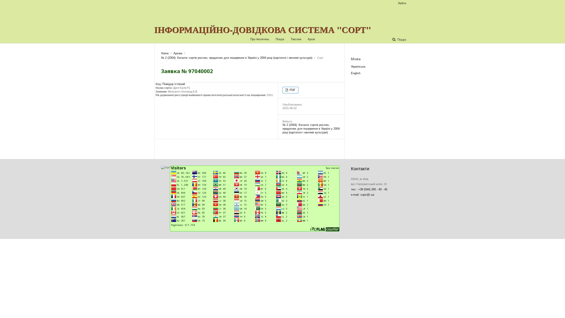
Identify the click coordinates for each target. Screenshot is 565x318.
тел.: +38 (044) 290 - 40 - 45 (369, 189)
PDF (292, 90)
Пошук (280, 39)
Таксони (296, 39)
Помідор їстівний (173, 84)
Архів (311, 39)
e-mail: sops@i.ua (362, 194)
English (355, 73)
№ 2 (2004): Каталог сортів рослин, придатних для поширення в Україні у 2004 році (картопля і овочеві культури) (236, 57)
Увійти (402, 3)
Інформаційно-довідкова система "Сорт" (262, 29)
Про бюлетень (259, 39)
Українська (358, 66)
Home (165, 53)
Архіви (177, 53)
